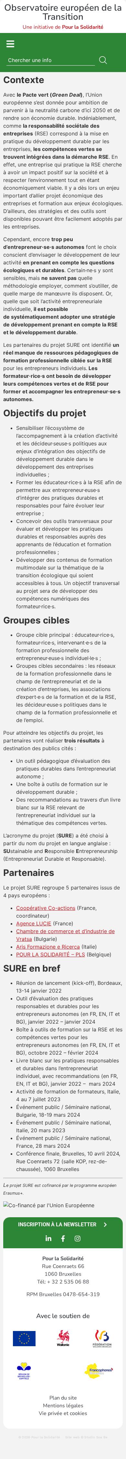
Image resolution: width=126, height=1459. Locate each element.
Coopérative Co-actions (45, 908)
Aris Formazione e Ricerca (48, 946)
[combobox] (50, 60)
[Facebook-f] (63, 1238)
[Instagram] (77, 1238)
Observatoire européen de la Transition (63, 12)
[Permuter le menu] (10, 43)
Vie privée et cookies (63, 1413)
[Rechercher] (104, 60)
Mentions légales (63, 1405)
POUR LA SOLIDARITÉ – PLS (50, 954)
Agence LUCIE (33, 923)
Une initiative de (63, 27)
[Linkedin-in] (48, 1238)
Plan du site (63, 1397)
